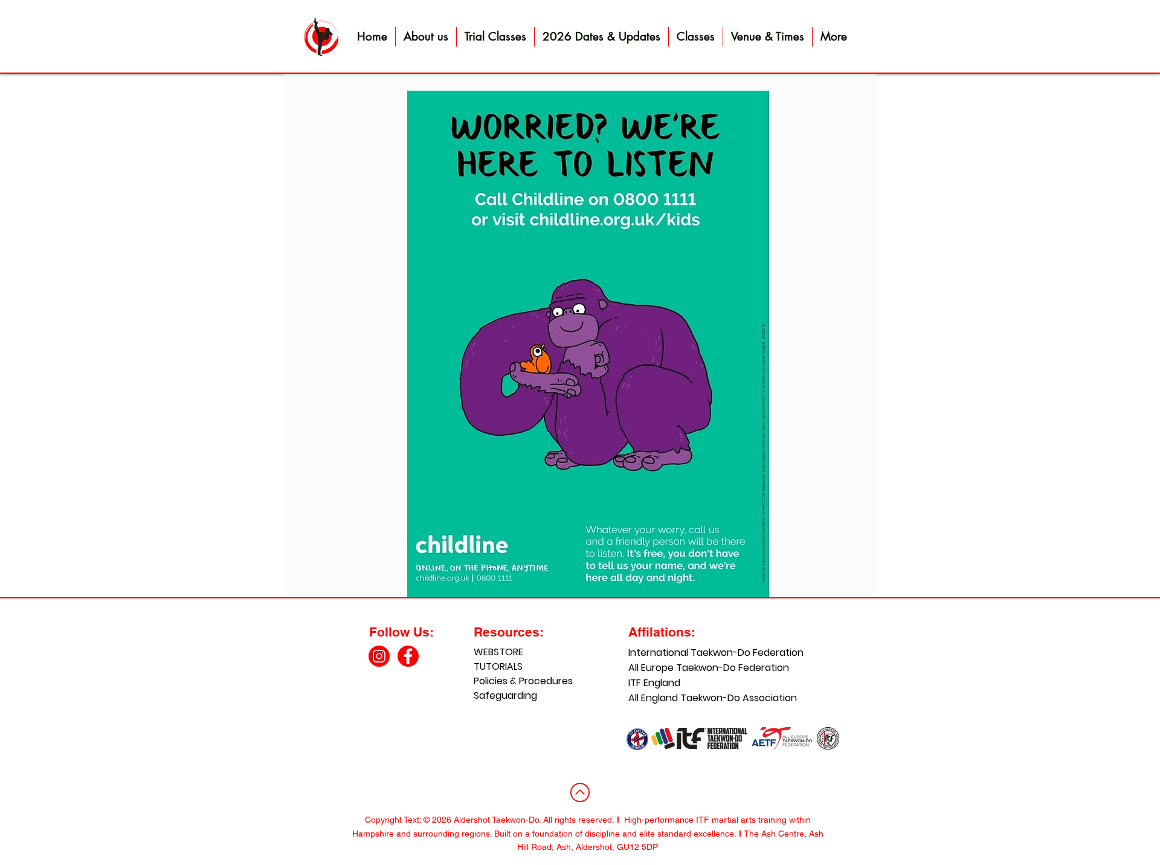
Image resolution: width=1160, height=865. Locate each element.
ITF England (654, 683)
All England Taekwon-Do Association (692, 698)
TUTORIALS (498, 666)
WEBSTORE (498, 652)
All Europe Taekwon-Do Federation (692, 668)
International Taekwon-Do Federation (692, 652)
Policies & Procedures (523, 681)
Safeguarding (505, 695)
